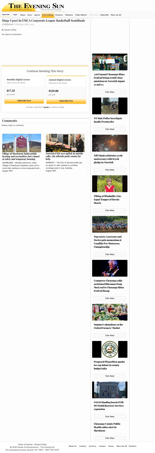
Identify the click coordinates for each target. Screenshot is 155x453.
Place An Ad (116, 15)
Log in (46, 107)
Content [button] (83, 446)
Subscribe (5, 14)
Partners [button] (133, 446)
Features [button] (59, 15)
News (29, 15)
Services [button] (93, 446)
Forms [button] (111, 446)
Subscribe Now (24, 101)
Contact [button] (102, 446)
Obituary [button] (69, 15)
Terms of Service (25, 444)
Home (22, 15)
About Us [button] (73, 446)
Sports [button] (37, 15)
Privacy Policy (40, 444)
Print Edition (47, 15)
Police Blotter (81, 15)
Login (15, 14)
